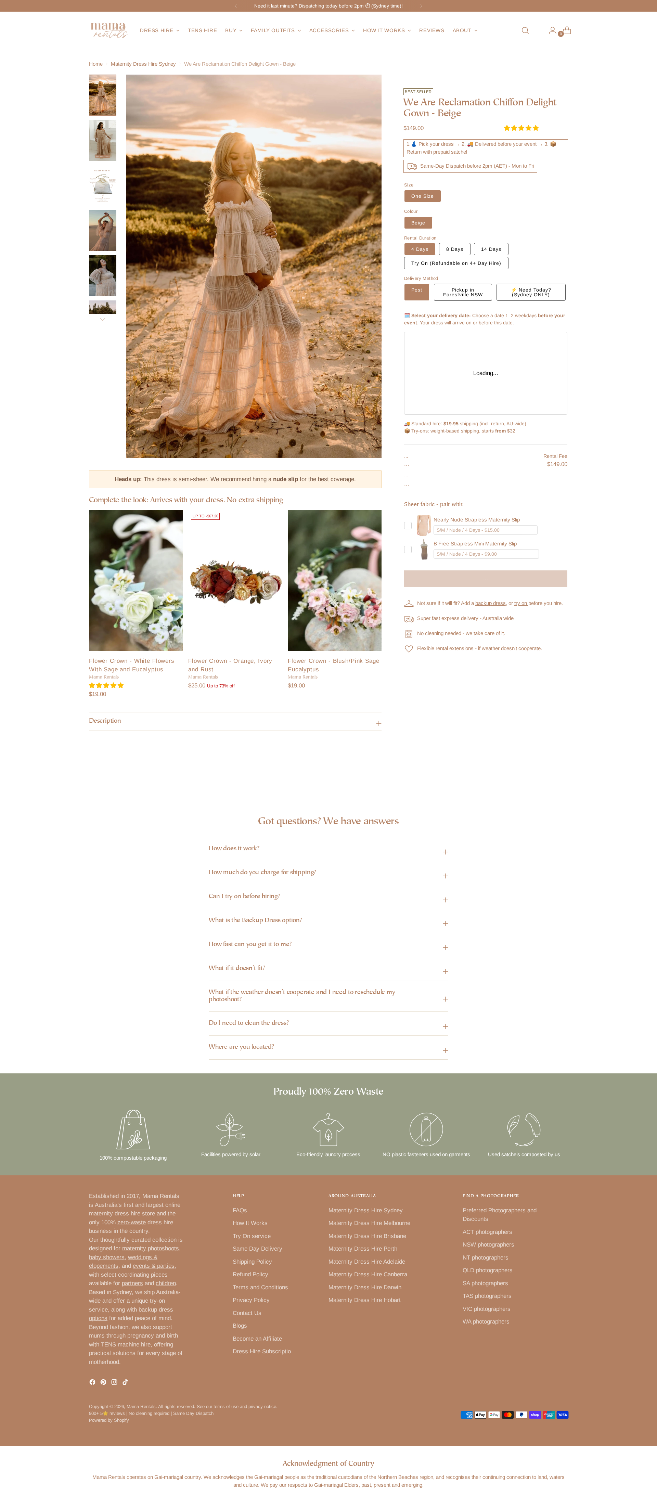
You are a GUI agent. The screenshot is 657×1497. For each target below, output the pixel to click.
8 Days (454, 249)
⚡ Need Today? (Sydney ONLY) (531, 292)
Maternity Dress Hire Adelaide (366, 1262)
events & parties (154, 1266)
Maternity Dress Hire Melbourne (369, 1223)
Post (416, 290)
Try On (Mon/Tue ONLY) (456, 263)
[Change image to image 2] (102, 140)
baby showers (107, 1257)
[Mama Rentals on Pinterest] (104, 1383)
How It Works (250, 1223)
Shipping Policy (252, 1262)
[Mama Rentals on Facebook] (93, 1383)
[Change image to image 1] (102, 95)
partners (132, 1283)
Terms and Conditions (260, 1287)
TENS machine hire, (126, 1344)
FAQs (240, 1210)
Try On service (252, 1236)
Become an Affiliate (257, 1338)
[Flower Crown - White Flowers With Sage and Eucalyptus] (136, 580)
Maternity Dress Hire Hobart (364, 1300)
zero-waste (131, 1222)
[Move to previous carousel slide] (546, 777)
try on (521, 603)
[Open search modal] (525, 30)
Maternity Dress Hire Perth (362, 1249)
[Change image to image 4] (102, 230)
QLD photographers (488, 1270)
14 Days (491, 249)
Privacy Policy (251, 1300)
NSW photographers (488, 1244)
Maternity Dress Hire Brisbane (367, 1236)
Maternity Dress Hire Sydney (143, 64)
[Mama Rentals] (109, 30)
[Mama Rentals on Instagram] (115, 1383)
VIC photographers (487, 1309)
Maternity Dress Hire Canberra (367, 1274)
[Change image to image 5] (102, 275)
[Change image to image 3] (102, 185)
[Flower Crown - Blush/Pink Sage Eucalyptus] (335, 580)
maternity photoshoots (150, 1248)
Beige (418, 222)
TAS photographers (487, 1296)
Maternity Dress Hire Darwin (364, 1287)
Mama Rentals (141, 1406)
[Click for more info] (424, 525)
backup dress (490, 603)
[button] (107, 685)
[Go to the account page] (550, 30)
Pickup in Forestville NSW (463, 292)
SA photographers (485, 1283)
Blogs (240, 1325)
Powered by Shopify (109, 1420)
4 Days (419, 249)
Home (96, 64)
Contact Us (247, 1313)
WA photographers (486, 1321)
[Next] (421, 6)
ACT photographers (487, 1232)
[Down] (102, 319)
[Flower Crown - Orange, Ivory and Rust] (235, 580)
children (166, 1283)
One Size (422, 196)
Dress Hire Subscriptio (262, 1351)
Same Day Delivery (257, 1249)
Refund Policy (250, 1274)
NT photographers (485, 1257)
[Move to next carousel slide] (562, 776)
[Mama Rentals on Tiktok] (126, 1383)
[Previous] (235, 6)
